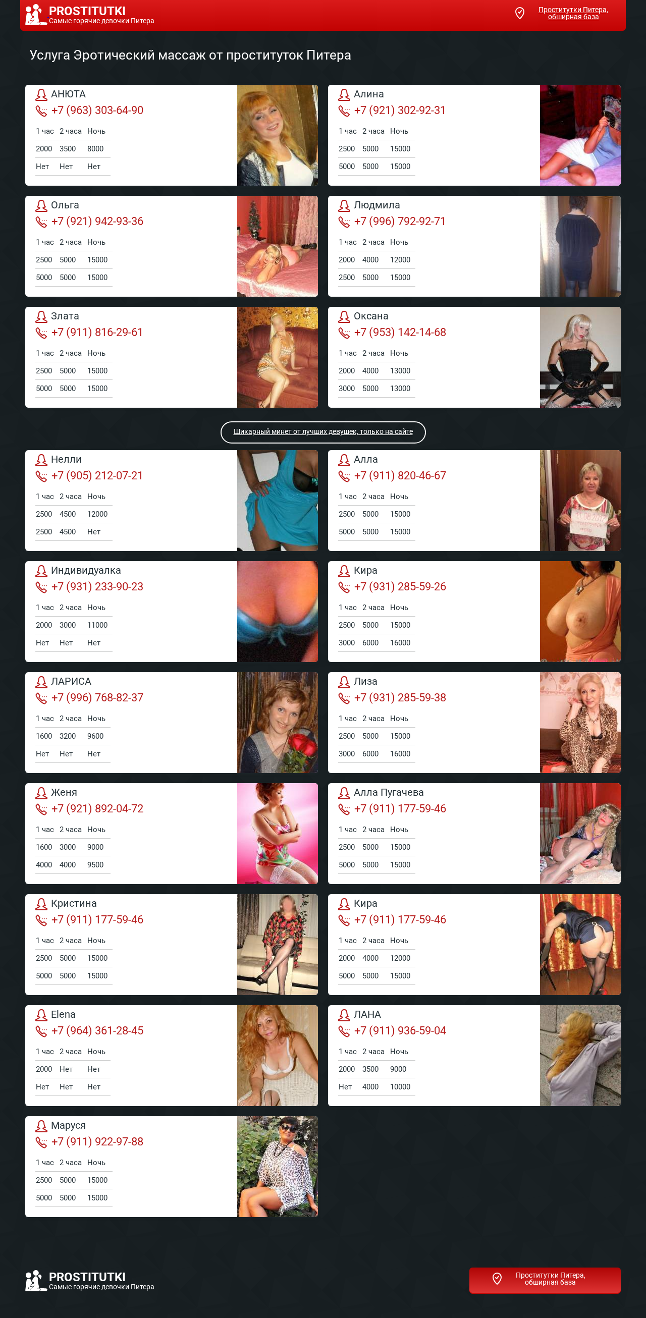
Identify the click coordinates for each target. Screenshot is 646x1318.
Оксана (371, 316)
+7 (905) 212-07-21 (97, 475)
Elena (63, 1014)
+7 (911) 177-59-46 (400, 808)
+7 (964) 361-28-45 (97, 1030)
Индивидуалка (86, 570)
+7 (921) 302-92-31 (400, 110)
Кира (366, 570)
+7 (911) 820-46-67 (400, 475)
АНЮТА (68, 94)
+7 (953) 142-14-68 (400, 332)
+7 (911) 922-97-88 (97, 1141)
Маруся (68, 1125)
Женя (64, 792)
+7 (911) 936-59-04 (400, 1030)
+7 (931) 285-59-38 (400, 697)
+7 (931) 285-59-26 (400, 586)
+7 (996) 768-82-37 (97, 697)
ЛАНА (367, 1014)
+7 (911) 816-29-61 (97, 332)
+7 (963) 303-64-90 (97, 110)
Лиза (366, 681)
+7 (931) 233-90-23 (97, 586)
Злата (65, 316)
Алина (369, 94)
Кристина (74, 903)
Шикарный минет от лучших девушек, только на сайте (323, 431)
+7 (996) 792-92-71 (400, 221)
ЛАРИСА (71, 681)
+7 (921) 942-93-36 (97, 221)
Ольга (65, 205)
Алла (366, 459)
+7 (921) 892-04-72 (97, 808)
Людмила (377, 205)
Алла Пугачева (389, 792)
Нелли (66, 459)
